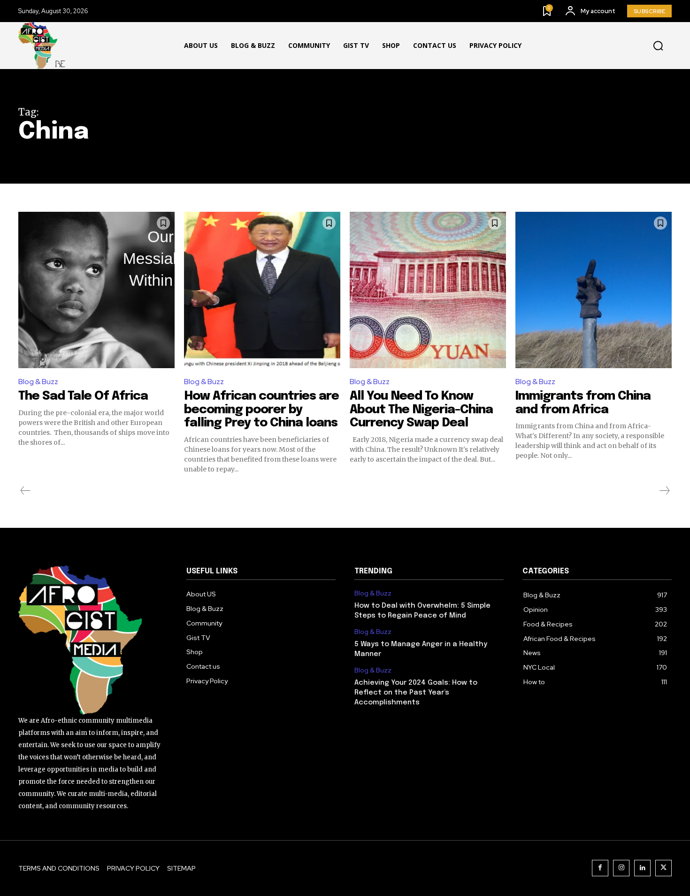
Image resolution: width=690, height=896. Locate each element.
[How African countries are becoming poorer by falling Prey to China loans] (262, 290)
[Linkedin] (642, 868)
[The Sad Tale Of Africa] (96, 290)
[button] (658, 46)
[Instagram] (621, 868)
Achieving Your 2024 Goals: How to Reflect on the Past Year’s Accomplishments (415, 692)
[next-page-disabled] (664, 491)
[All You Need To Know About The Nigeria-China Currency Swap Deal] (428, 290)
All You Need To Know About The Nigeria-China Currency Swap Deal (421, 409)
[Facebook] (600, 868)
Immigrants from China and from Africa (583, 403)
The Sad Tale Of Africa (85, 396)
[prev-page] (25, 491)
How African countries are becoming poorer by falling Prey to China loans (261, 409)
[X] (663, 868)
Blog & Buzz (38, 381)
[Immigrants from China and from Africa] (593, 290)
